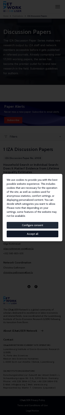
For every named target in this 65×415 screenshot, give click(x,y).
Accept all (32, 233)
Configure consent (32, 225)
